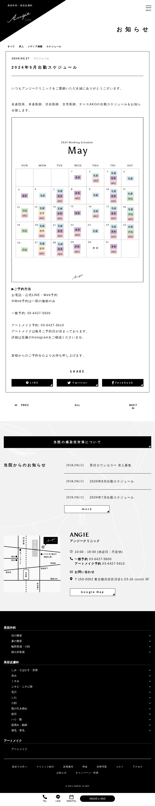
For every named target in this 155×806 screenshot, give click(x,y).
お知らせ (62, 772)
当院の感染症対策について (77, 442)
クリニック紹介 (45, 766)
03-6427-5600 (100, 559)
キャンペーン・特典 (87, 772)
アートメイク (19, 749)
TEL (45, 801)
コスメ (120, 766)
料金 (85, 766)
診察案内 (68, 766)
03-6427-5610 (113, 563)
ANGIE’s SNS (97, 798)
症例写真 (102, 766)
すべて (11, 46)
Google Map (92, 592)
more (87, 509)
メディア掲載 (35, 46)
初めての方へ (19, 766)
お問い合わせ (85, 572)
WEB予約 (71, 801)
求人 (21, 46)
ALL (78, 405)
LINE (58, 801)
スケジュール (53, 46)
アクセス (138, 766)
